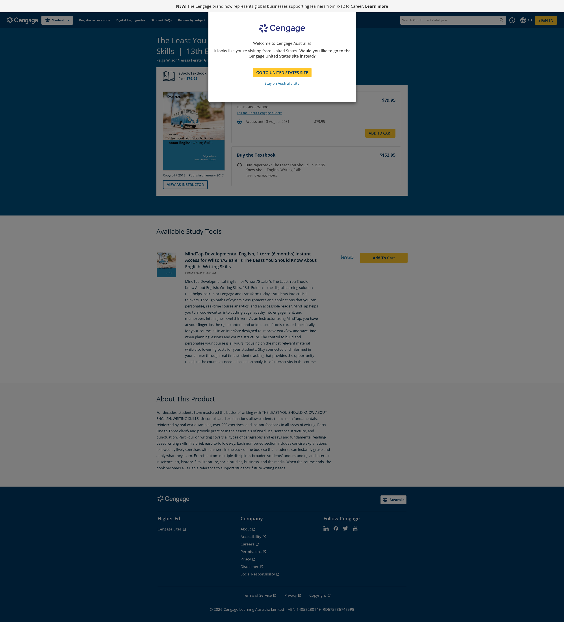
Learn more (376, 6)
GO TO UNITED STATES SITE (282, 72)
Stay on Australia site (282, 83)
